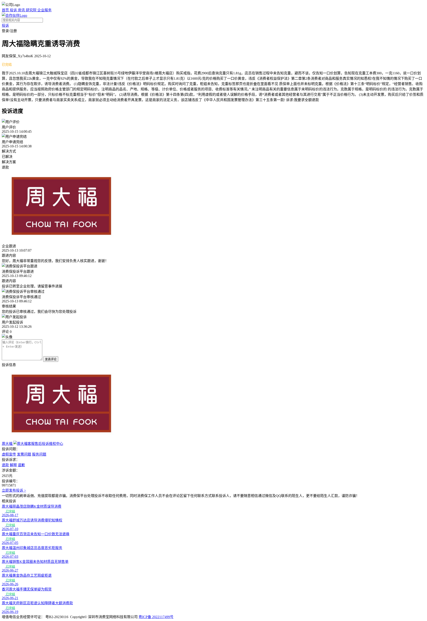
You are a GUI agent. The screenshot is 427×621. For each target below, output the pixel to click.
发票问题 (24, 454)
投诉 (14, 10)
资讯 (22, 10)
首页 (6, 10)
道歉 (21, 465)
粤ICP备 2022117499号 (156, 617)
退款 (5, 465)
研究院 (31, 10)
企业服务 (44, 10)
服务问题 (39, 454)
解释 (13, 465)
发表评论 (50, 359)
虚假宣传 (9, 454)
